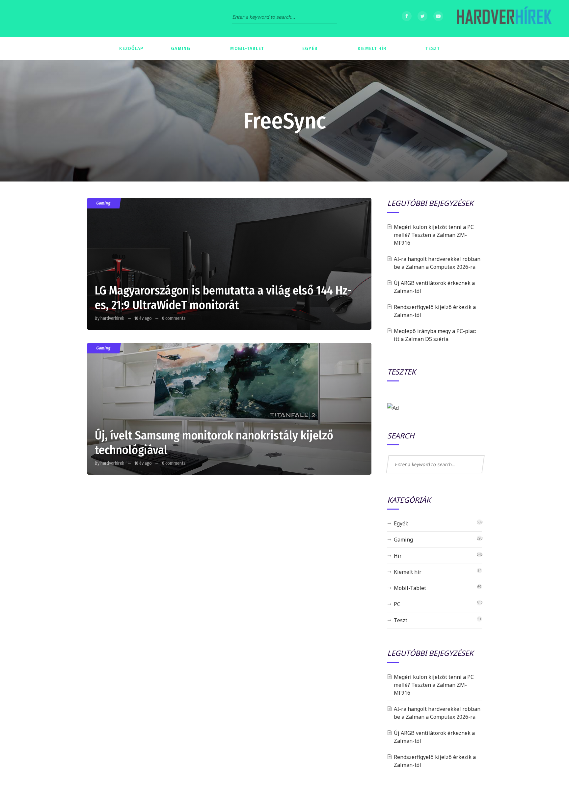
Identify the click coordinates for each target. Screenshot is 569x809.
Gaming (103, 203)
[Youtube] (438, 16)
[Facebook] (407, 16)
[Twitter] (422, 16)
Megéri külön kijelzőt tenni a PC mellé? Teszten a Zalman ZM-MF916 (434, 234)
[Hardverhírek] (503, 18)
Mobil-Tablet (410, 588)
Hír (398, 555)
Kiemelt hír (407, 571)
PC (397, 604)
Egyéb (401, 523)
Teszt (400, 620)
